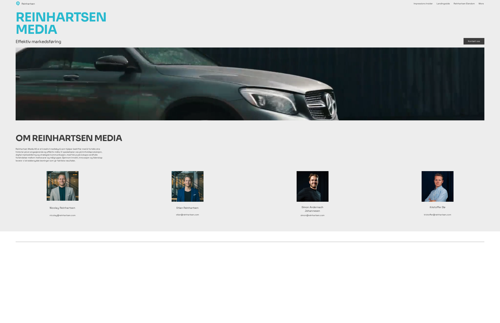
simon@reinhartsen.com (313, 215)
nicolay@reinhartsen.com (63, 215)
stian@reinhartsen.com (187, 214)
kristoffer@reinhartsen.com (437, 214)
